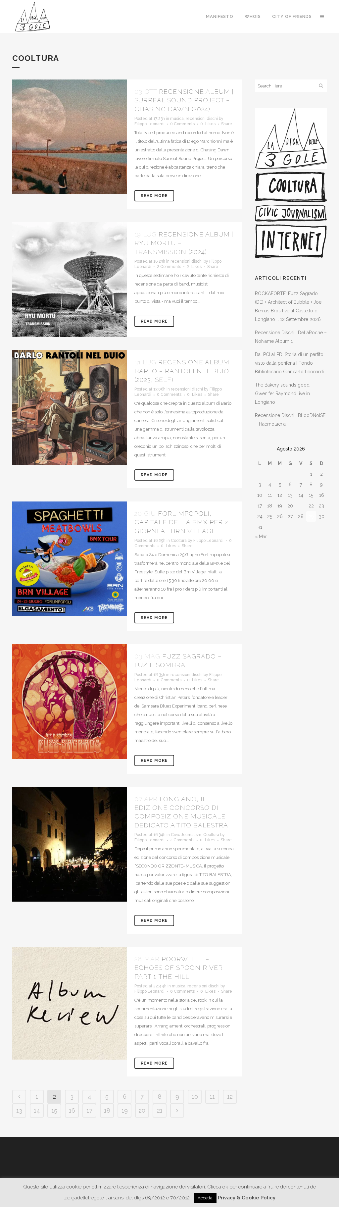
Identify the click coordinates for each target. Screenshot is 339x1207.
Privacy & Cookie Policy (246, 1198)
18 (107, 1110)
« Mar (261, 536)
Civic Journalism (186, 834)
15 (54, 1110)
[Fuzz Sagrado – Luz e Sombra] (69, 701)
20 (142, 1110)
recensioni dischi (202, 118)
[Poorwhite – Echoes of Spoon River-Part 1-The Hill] (69, 1003)
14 (37, 1110)
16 (72, 1110)
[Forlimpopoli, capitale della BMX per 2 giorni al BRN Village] (69, 558)
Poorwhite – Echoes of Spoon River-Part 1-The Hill (180, 967)
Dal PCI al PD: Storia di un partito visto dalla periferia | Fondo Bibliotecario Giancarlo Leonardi (289, 363)
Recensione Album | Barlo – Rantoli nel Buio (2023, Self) (183, 370)
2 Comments (169, 266)
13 (19, 1110)
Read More (154, 195)
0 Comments (182, 124)
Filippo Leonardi (149, 124)
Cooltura (179, 540)
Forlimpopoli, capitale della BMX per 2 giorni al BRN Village (181, 522)
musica (177, 118)
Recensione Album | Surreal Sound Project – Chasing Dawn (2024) (183, 100)
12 (230, 1096)
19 (124, 1110)
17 (89, 1110)
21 (160, 1110)
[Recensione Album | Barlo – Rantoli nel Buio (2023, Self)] (69, 407)
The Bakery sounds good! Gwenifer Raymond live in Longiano (283, 393)
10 (195, 1096)
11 (212, 1096)
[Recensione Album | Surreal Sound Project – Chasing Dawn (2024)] (69, 136)
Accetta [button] (205, 1197)
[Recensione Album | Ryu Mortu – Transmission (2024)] (69, 279)
